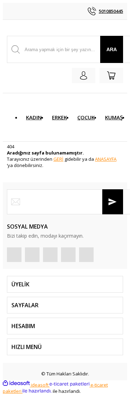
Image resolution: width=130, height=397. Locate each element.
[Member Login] (83, 75)
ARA (111, 49)
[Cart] (111, 75)
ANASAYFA (105, 159)
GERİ (58, 159)
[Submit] (112, 201)
